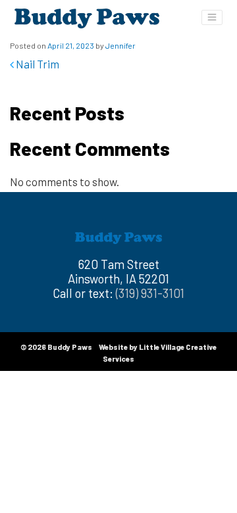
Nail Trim (36, 63)
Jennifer (120, 45)
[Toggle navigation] (212, 17)
